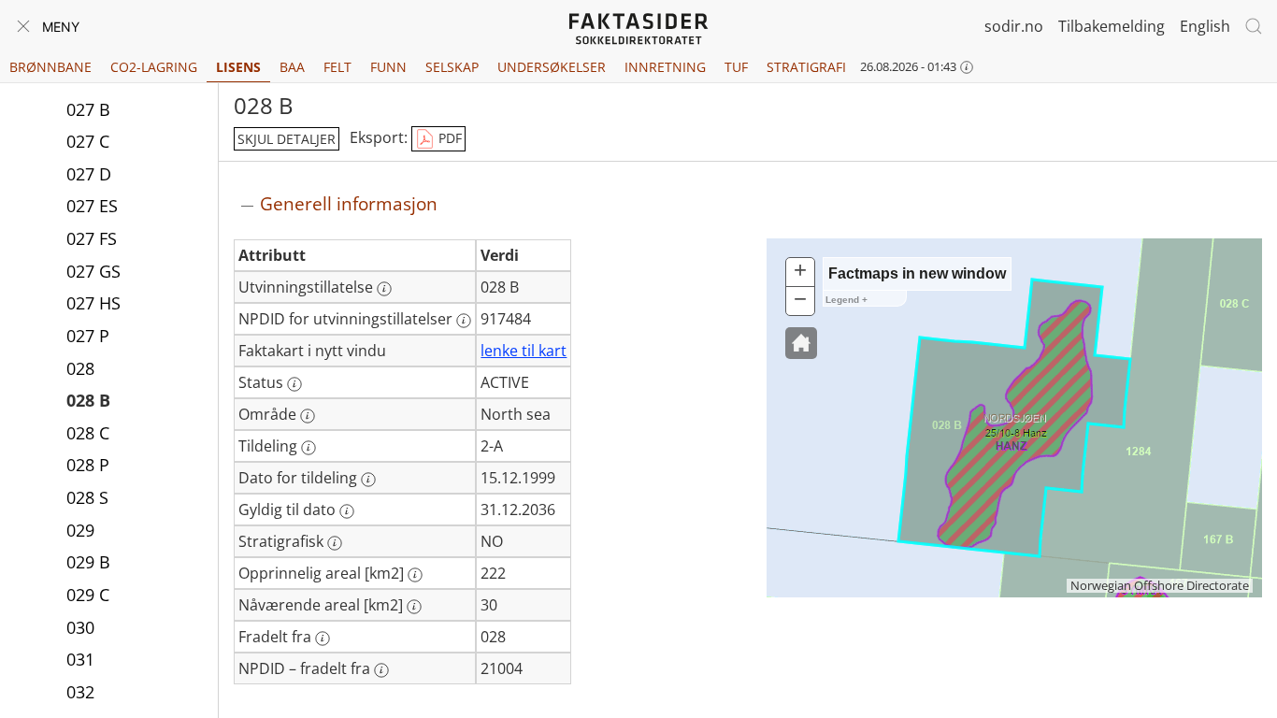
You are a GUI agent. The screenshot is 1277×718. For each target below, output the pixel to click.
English (1205, 26)
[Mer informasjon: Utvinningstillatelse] (384, 288)
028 (80, 368)
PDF (448, 138)
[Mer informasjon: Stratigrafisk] (334, 543)
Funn (388, 67)
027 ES (92, 205)
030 (80, 627)
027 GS (93, 271)
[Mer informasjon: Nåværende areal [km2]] (414, 606)
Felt (337, 67)
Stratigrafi (806, 67)
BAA (292, 67)
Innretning (665, 67)
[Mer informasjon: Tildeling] (308, 447)
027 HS (93, 303)
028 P (87, 464)
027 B (88, 109)
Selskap (452, 67)
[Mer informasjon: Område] (307, 416)
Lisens (238, 67)
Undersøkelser (551, 67)
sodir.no (1013, 26)
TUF (736, 67)
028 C (87, 433)
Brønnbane (50, 67)
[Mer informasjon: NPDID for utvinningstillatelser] (463, 320)
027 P (87, 335)
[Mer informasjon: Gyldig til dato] (346, 511)
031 (80, 659)
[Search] (1253, 26)
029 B (88, 562)
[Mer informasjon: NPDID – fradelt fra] (381, 670)
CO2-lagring (153, 67)
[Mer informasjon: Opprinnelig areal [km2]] (415, 574)
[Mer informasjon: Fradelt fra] (322, 638)
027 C (87, 141)
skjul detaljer (286, 139)
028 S (87, 497)
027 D (88, 174)
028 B (88, 400)
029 (80, 530)
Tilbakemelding (1111, 26)
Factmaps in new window (917, 273)
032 (80, 692)
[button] (801, 343)
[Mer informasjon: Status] (294, 384)
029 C (87, 594)
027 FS (91, 238)
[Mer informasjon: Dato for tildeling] (368, 479)
